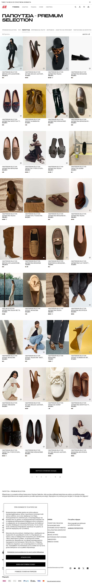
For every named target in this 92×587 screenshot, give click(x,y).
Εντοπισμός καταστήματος (56, 527)
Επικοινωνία (50, 532)
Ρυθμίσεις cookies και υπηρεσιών (25, 571)
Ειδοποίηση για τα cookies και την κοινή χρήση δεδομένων (25, 552)
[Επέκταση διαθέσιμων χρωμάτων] (3, 78)
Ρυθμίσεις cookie (52, 541)
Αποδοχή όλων (25, 557)
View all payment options (53, 581)
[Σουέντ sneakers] (11, 384)
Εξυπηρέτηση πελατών (54, 523)
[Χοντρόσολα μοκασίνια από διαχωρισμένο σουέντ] (57, 242)
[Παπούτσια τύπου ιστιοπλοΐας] (34, 148)
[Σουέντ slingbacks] (34, 101)
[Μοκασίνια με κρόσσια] (80, 290)
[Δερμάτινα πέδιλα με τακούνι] (11, 290)
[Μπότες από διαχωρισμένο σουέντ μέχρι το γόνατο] (11, 53)
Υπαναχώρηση (51, 539)
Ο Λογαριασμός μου (53, 525)
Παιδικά (33, 7)
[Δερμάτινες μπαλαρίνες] (57, 101)
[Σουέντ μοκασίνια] (34, 290)
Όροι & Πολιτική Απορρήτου (56, 530)
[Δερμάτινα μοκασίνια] (80, 53)
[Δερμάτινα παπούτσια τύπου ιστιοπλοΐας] (11, 101)
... (50, 477)
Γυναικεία (15, 7)
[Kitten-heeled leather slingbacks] (34, 53)
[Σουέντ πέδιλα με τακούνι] (34, 337)
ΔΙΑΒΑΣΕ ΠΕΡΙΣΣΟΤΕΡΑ (75, 528)
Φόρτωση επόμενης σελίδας (46, 471)
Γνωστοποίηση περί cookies (56, 537)
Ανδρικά (25, 7)
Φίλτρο (85, 34)
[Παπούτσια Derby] (80, 148)
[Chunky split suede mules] (34, 195)
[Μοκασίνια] (57, 337)
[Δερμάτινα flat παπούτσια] (80, 242)
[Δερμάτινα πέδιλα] (57, 53)
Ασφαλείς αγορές (52, 534)
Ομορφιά (49, 7)
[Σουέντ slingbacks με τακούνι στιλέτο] (80, 337)
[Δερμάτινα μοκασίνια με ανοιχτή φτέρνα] (80, 101)
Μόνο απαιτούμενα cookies (25, 564)
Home (41, 7)
